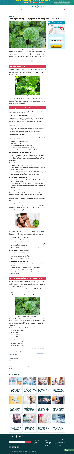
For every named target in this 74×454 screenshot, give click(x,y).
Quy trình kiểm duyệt (49, 443)
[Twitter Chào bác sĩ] (15, 447)
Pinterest (39, 353)
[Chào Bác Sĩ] (37, 2)
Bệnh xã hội (37, 9)
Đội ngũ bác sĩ (47, 440)
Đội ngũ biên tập (48, 442)
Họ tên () (56, 36)
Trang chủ (21, 9)
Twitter (42, 353)
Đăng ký (28, 442)
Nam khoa (29, 9)
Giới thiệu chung (48, 439)
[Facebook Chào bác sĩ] (10, 447)
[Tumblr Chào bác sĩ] (18, 447)
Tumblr (10, 354)
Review (44, 9)
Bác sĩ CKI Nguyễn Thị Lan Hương (60, 443)
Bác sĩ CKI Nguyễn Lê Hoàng (59, 446)
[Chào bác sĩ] (37, 6)
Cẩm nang (11, 16)
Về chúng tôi (52, 9)
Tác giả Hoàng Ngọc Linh (59, 447)
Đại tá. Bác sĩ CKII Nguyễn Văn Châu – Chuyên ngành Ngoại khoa (59, 440)
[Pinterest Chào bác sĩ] (13, 447)
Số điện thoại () (56, 40)
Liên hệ (46, 445)
